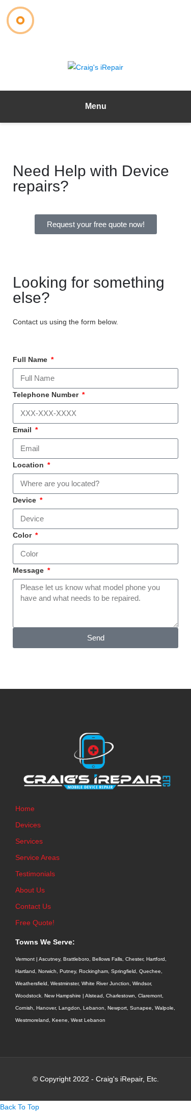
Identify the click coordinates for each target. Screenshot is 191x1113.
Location (29, 465)
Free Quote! (34, 923)
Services (29, 841)
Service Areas (37, 857)
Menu (95, 106)
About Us (30, 890)
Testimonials (35, 874)
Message (29, 570)
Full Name (31, 359)
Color (23, 535)
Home (25, 808)
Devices (28, 825)
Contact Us (33, 906)
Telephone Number (46, 395)
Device (25, 500)
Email (23, 430)
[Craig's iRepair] (95, 67)
